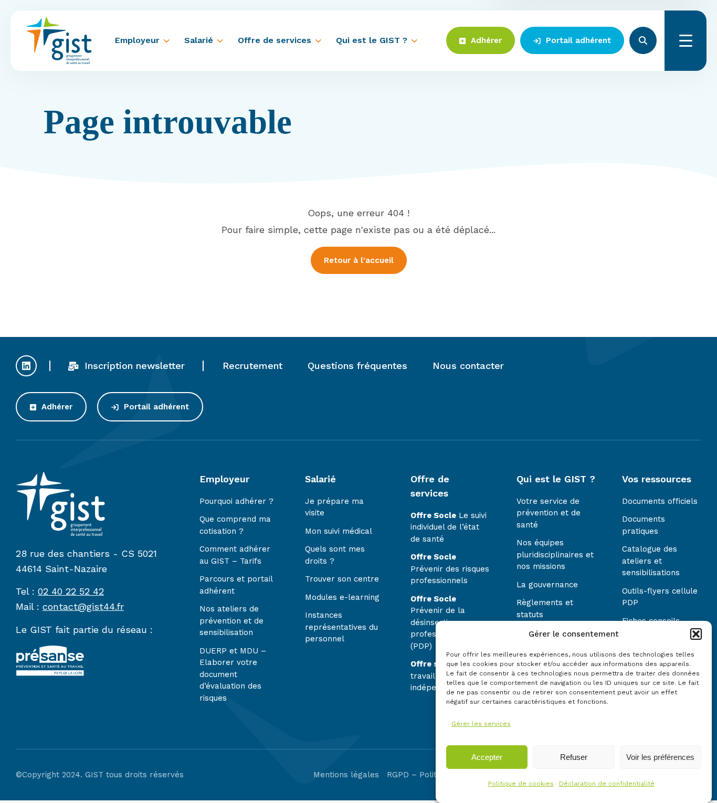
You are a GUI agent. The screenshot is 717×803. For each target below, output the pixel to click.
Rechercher (643, 40)
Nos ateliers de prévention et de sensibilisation (231, 620)
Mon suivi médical (338, 531)
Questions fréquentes (357, 365)
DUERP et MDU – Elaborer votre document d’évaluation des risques (232, 674)
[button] (696, 634)
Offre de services (274, 40)
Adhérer (485, 40)
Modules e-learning (342, 597)
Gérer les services (481, 723)
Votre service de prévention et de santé (548, 513)
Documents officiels (660, 501)
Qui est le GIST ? (371, 40)
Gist (59, 40)
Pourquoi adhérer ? (236, 501)
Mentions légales (346, 774)
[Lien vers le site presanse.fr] (50, 673)
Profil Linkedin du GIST (26, 365)
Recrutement (252, 365)
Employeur (137, 40)
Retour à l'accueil (359, 260)
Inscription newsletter (133, 365)
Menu (686, 40)
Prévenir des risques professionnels (449, 568)
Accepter (486, 757)
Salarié (198, 40)
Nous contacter (468, 365)
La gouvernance (547, 584)
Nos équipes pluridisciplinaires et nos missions (555, 554)
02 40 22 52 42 (71, 591)
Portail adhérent (577, 40)
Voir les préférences (660, 757)
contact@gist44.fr (83, 606)
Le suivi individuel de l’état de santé (448, 527)
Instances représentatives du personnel (341, 626)
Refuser (573, 757)
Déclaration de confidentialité (607, 784)
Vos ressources (656, 478)
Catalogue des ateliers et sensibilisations (651, 560)
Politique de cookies (521, 784)
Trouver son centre (342, 579)
